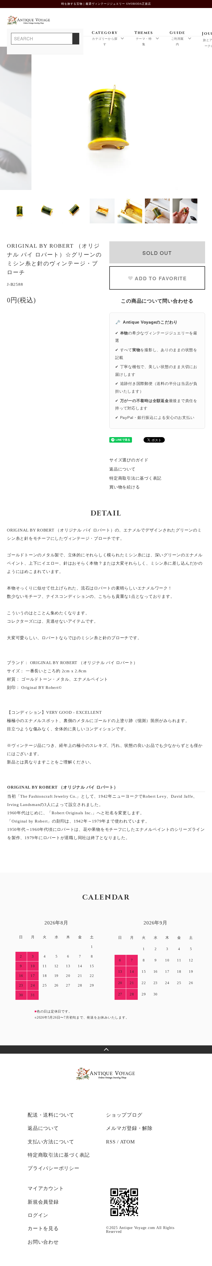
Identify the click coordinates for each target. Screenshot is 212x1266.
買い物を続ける (124, 487)
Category (105, 38)
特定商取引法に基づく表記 (135, 478)
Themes (143, 38)
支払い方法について (51, 1142)
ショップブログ (124, 1115)
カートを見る (43, 1228)
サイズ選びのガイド (129, 460)
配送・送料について (51, 1115)
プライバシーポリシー (54, 1168)
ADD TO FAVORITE (161, 278)
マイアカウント (46, 1188)
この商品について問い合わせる (157, 301)
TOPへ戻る (106, 1049)
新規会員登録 (43, 1202)
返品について (122, 469)
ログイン (38, 1215)
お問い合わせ (43, 1242)
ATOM (127, 1142)
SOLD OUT (157, 252)
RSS (110, 1142)
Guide (177, 38)
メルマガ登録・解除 (129, 1128)
